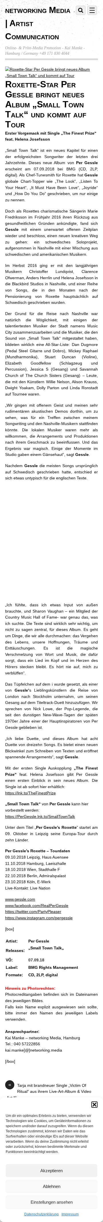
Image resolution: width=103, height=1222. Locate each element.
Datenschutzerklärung (41, 1214)
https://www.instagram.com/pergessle (39, 918)
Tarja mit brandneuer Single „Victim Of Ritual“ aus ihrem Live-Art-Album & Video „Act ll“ (48, 1091)
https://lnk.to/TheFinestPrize (30, 793)
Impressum (70, 1214)
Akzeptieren (51, 1170)
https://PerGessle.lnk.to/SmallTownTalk (40, 816)
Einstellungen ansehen (52, 1202)
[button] (94, 1104)
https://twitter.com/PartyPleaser (33, 911)
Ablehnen (51, 1186)
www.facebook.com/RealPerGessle (36, 905)
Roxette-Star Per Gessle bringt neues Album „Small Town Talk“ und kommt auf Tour (45, 104)
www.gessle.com (20, 899)
